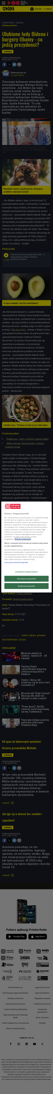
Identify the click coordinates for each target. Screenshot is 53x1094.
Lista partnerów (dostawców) (16, 562)
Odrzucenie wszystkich (26, 578)
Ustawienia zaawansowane (26, 571)
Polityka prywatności (23, 539)
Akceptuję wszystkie (26, 586)
